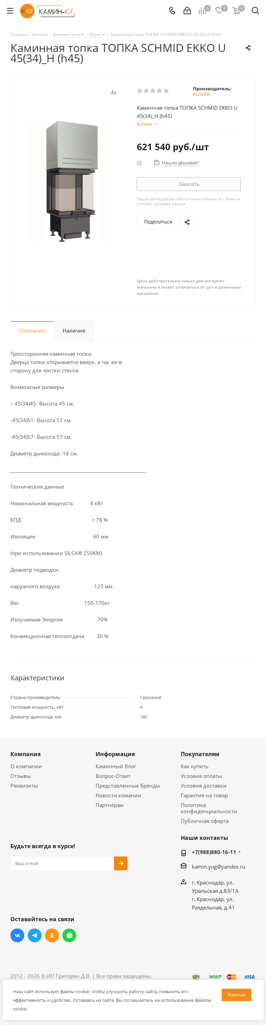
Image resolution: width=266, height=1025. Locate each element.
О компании (26, 766)
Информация (115, 754)
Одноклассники (52, 935)
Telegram (35, 935)
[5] (166, 91)
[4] (160, 91)
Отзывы (20, 775)
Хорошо (237, 994)
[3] (153, 91)
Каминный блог (116, 766)
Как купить (195, 766)
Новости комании (118, 795)
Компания (25, 754)
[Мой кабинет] (187, 10)
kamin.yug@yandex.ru (218, 866)
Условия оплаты (201, 775)
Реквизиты (24, 785)
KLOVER (201, 94)
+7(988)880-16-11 (214, 852)
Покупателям (200, 754)
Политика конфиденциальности (209, 808)
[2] (146, 91)
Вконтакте (17, 935)
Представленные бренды (128, 785)
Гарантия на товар (204, 795)
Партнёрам (110, 804)
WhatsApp (69, 935)
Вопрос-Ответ (113, 775)
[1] (140, 91)
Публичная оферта (205, 820)
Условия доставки (204, 785)
